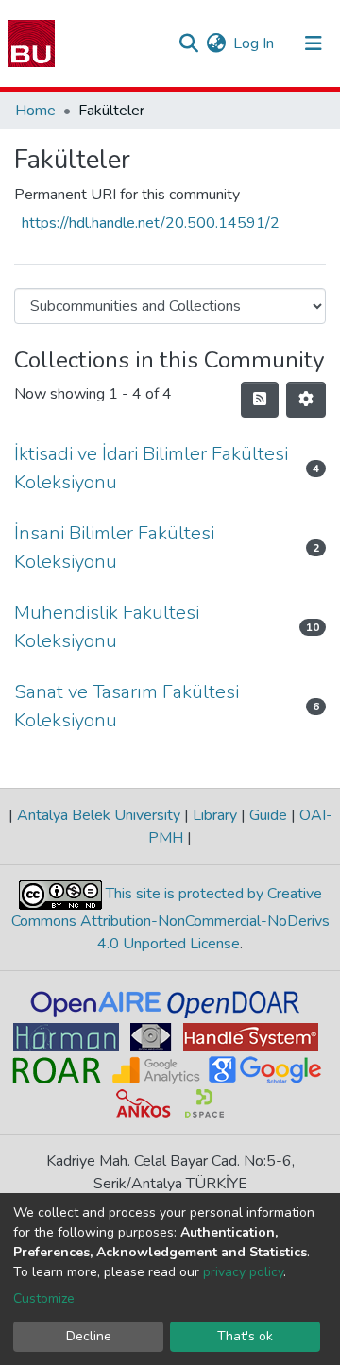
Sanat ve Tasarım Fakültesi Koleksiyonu (126, 706)
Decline (88, 1336)
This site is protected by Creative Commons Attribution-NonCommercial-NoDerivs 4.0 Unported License (170, 919)
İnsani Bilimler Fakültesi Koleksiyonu (114, 547)
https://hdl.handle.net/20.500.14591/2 (151, 223)
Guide (268, 815)
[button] (216, 43)
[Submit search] (188, 43)
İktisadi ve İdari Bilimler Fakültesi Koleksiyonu (151, 468)
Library (215, 815)
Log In (254, 43)
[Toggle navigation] (313, 43)
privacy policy (243, 1272)
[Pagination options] (306, 400)
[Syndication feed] (260, 400)
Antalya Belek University (98, 815)
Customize (44, 1298)
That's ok (245, 1336)
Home (35, 110)
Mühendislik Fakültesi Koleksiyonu (106, 627)
